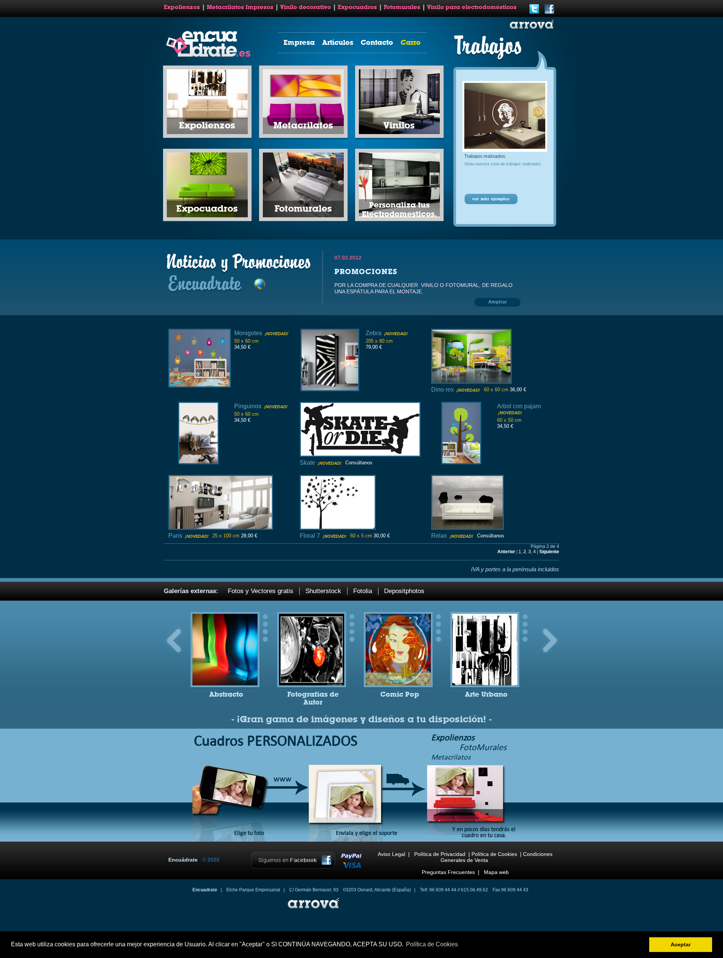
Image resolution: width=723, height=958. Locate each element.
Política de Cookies (494, 854)
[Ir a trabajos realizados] (504, 147)
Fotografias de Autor (313, 698)
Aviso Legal (391, 854)
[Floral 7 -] (338, 528)
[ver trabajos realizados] (491, 203)
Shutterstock (323, 591)
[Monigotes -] (199, 385)
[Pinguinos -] (198, 462)
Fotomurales (402, 7)
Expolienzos (182, 7)
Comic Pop (399, 694)
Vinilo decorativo (305, 7)
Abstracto (226, 694)
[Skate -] (360, 455)
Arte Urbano (486, 694)
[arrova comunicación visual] (312, 909)
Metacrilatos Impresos (240, 7)
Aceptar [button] (681, 944)
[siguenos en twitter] (534, 12)
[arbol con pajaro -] (461, 462)
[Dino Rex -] (471, 381)
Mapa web (496, 872)
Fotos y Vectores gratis (260, 591)
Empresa (299, 42)
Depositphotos (404, 591)
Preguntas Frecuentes (448, 872)
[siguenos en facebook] (549, 12)
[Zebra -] (329, 389)
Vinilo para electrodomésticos (472, 7)
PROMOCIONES (365, 271)
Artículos (337, 42)
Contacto (377, 42)
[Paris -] (220, 528)
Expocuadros (357, 7)
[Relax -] (467, 528)
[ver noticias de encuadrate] (498, 306)
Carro (411, 42)
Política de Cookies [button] (432, 944)
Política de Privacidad (439, 854)
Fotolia (362, 591)
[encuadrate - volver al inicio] (209, 55)
